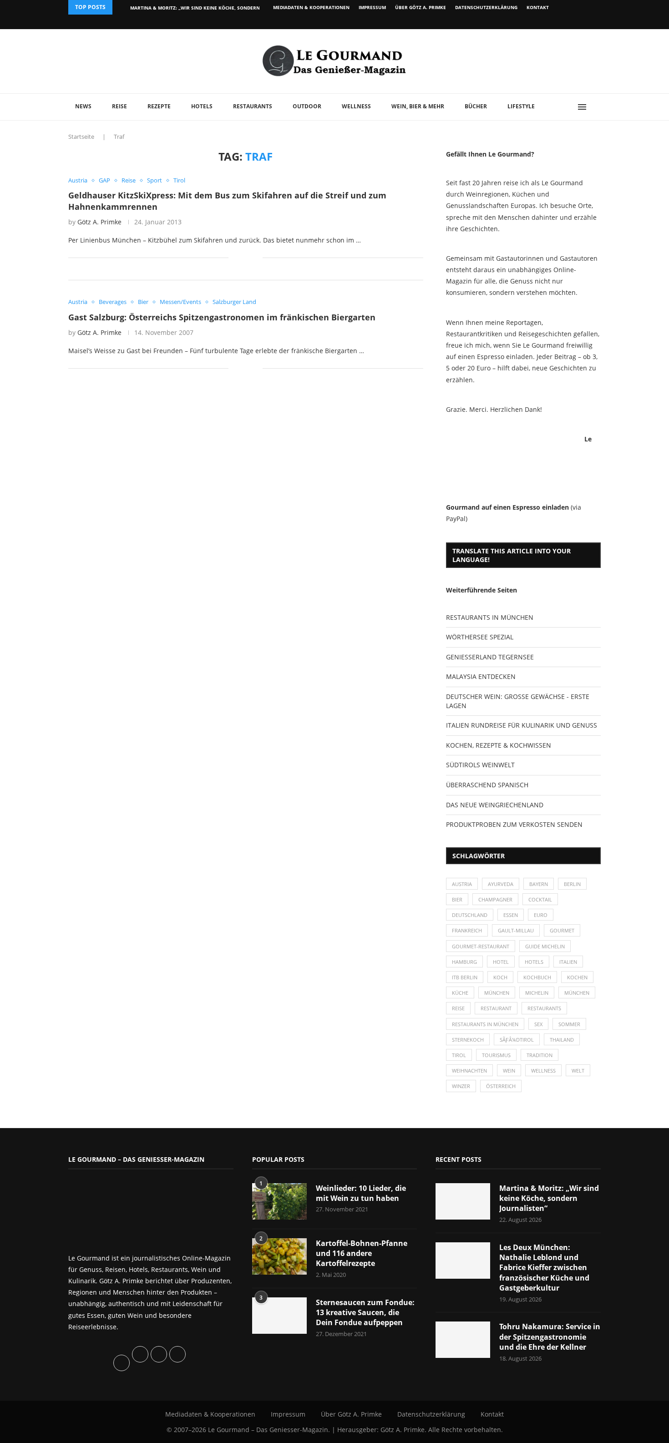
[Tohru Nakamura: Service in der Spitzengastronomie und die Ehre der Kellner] (463, 1339)
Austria (462, 884)
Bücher (476, 106)
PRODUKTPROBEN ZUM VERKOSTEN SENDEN (514, 824)
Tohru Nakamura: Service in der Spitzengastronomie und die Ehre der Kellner (549, 1336)
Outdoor (307, 106)
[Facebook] (541, 22)
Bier (457, 899)
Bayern (538, 884)
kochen (577, 977)
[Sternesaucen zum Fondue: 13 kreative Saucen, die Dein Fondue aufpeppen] (279, 1315)
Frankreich (467, 930)
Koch (500, 977)
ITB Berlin (464, 977)
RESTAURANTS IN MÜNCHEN (489, 617)
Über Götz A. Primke (420, 7)
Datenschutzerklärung (486, 7)
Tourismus (496, 1055)
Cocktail (540, 899)
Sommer (569, 1024)
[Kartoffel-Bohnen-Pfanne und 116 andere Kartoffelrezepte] (279, 1256)
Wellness (356, 106)
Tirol (459, 1055)
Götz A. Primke (99, 222)
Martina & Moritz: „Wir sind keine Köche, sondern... (197, 8)
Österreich (501, 1086)
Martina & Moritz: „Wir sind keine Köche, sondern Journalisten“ (549, 1198)
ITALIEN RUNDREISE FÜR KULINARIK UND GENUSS (521, 725)
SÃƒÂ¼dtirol (517, 1039)
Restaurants (252, 106)
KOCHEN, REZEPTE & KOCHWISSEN (498, 745)
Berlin (572, 884)
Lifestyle (521, 106)
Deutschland (469, 914)
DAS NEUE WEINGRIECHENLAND (494, 804)
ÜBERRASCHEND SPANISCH (487, 784)
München (496, 992)
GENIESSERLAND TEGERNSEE (490, 657)
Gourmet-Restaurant (480, 946)
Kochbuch (537, 977)
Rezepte (159, 106)
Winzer (461, 1086)
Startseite (81, 136)
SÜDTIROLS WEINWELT (480, 764)
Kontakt (538, 7)
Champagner (495, 899)
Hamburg (464, 961)
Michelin (536, 992)
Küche (460, 992)
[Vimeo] (551, 22)
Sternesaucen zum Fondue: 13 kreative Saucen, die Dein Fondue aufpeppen (365, 1312)
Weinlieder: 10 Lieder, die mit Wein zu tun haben (361, 1193)
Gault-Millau (516, 930)
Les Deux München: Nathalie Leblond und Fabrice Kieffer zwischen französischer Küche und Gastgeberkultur (544, 1267)
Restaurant (496, 1008)
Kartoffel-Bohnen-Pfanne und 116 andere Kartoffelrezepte (361, 1253)
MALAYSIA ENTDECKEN (481, 676)
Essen (510, 914)
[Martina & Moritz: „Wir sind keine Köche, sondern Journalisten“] (463, 1201)
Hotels (202, 106)
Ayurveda (500, 884)
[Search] (596, 107)
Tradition (539, 1055)
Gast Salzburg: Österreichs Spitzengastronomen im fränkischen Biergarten (221, 317)
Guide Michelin (545, 946)
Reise (119, 106)
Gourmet (562, 930)
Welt (578, 1070)
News (83, 106)
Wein (509, 1070)
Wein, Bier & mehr (417, 106)
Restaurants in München (485, 1024)
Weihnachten (469, 1070)
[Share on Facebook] (241, 257)
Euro (540, 914)
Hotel (501, 961)
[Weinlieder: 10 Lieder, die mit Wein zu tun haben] (279, 1201)
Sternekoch (468, 1039)
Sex (538, 1024)
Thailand (562, 1039)
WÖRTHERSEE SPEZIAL (479, 637)
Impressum (372, 7)
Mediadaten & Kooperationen (311, 7)
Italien (568, 961)
